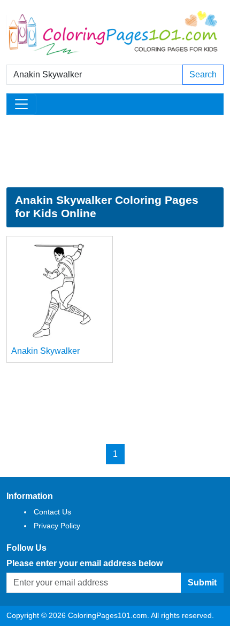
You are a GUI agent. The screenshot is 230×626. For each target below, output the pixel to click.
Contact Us (52, 512)
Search (203, 74)
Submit (202, 582)
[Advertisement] (115, 151)
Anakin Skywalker (45, 350)
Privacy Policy (57, 525)
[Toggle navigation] (21, 104)
